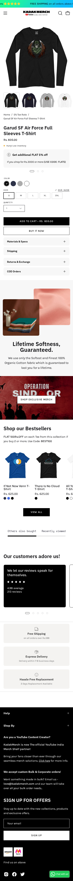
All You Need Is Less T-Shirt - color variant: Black (67, 498)
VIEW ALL (36, 512)
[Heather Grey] (20, 183)
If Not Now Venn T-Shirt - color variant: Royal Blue (8, 498)
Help (7, 713)
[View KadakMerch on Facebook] (14, 874)
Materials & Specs (17, 241)
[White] (26, 183)
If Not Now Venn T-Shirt (16, 488)
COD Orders (14, 271)
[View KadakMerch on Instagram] (6, 874)
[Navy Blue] (13, 183)
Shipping (12, 251)
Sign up (36, 835)
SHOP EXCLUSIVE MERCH (36, 399)
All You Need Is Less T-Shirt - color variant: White (71, 498)
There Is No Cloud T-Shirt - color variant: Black (36, 498)
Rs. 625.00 (11, 494)
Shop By (9, 725)
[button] (59, 13)
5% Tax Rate (20, 114)
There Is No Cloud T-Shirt (47, 488)
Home (7, 114)
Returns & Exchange (18, 261)
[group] (36, 586)
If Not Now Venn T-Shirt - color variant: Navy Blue (5, 498)
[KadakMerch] (36, 13)
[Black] (6, 183)
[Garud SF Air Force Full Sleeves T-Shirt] (11, 100)
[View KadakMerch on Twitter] (22, 874)
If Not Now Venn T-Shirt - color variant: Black (12, 498)
